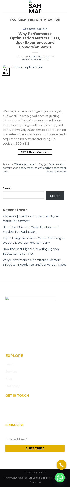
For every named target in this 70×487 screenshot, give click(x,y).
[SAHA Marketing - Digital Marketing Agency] (35, 6)
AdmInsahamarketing (35, 59)
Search (8, 188)
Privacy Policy (35, 472)
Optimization (56, 164)
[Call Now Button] (61, 465)
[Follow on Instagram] (15, 345)
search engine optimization (51, 168)
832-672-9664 (13, 416)
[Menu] (5, 6)
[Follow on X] (22, 345)
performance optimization (18, 168)
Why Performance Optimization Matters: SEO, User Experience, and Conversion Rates (35, 40)
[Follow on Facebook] (9, 345)
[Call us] (28, 345)
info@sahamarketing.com (21, 411)
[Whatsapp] (60, 477)
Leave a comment (56, 171)
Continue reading (35, 151)
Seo (5, 171)
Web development (35, 29)
